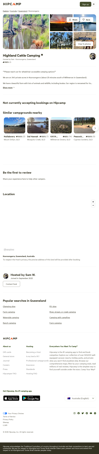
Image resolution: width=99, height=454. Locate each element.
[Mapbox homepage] (9, 249)
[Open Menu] (93, 4)
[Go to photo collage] (26, 31)
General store (8, 356)
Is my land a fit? (32, 356)
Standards (30, 369)
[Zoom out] (93, 205)
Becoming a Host (33, 352)
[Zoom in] (93, 202)
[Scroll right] (95, 128)
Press (5, 369)
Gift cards (7, 352)
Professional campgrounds (37, 360)
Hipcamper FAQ (9, 373)
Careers (6, 365)
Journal (6, 360)
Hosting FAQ (31, 373)
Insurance (30, 365)
